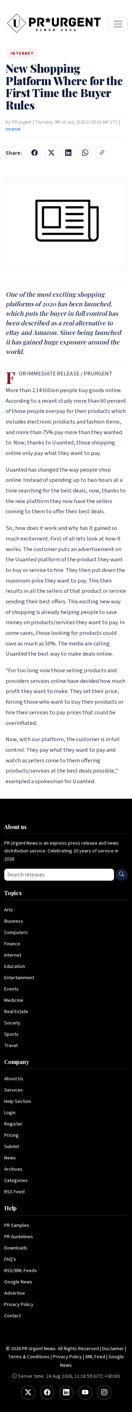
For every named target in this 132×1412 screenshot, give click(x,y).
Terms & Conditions (29, 1356)
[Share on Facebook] (34, 153)
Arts (8, 910)
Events (11, 989)
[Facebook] (47, 1393)
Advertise (14, 1293)
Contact (12, 1315)
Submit (11, 1146)
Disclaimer (113, 1348)
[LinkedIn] (66, 1393)
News (10, 1158)
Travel (11, 1045)
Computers (16, 932)
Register (13, 1124)
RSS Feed (14, 1191)
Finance (12, 943)
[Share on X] (51, 153)
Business (13, 921)
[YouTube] (85, 1393)
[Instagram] (104, 1393)
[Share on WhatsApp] (85, 153)
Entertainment (19, 977)
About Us (13, 1078)
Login (9, 1112)
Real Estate (16, 1011)
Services (13, 1090)
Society (12, 1023)
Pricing (11, 1135)
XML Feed (95, 1356)
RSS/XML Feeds (20, 1270)
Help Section (17, 1101)
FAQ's (10, 1259)
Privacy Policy (18, 1304)
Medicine (13, 1000)
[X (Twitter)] (28, 1393)
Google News (18, 1282)
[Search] (121, 875)
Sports (11, 1034)
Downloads (15, 1248)
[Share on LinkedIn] (68, 153)
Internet (13, 129)
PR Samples (16, 1225)
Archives (13, 1169)
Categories (16, 1180)
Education (14, 966)
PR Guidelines (18, 1236)
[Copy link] (102, 153)
